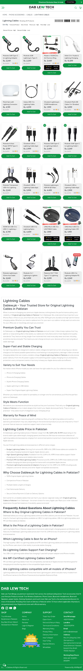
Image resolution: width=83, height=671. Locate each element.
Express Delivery (49, 644)
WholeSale (47, 647)
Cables (29, 15)
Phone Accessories (16, 15)
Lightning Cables (41, 15)
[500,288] (31, 640)
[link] (72, 44)
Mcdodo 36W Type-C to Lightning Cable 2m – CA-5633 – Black (51, 146)
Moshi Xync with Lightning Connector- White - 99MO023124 (10, 104)
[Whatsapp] (14, 608)
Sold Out (77, 254)
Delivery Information (50, 635)
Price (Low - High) (34, 25)
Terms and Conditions (51, 626)
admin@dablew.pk (71, 632)
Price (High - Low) (45, 25)
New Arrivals (24, 25)
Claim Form (47, 620)
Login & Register (28, 626)
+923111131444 (68, 620)
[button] (3, 7)
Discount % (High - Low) (23, 30)
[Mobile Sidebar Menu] (3, 7)
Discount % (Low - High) (9, 30)
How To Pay (47, 641)
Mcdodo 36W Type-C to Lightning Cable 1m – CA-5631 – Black (72, 146)
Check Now (58, 2)
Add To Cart (10, 68)
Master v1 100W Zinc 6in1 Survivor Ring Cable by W (51, 58)
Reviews (25, 623)
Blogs (24, 629)
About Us (25, 620)
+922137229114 (69, 626)
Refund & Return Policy (51, 623)
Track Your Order (49, 616)
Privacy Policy (48, 632)
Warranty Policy (48, 629)
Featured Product (14, 25)
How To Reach (48, 638)
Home (5, 15)
